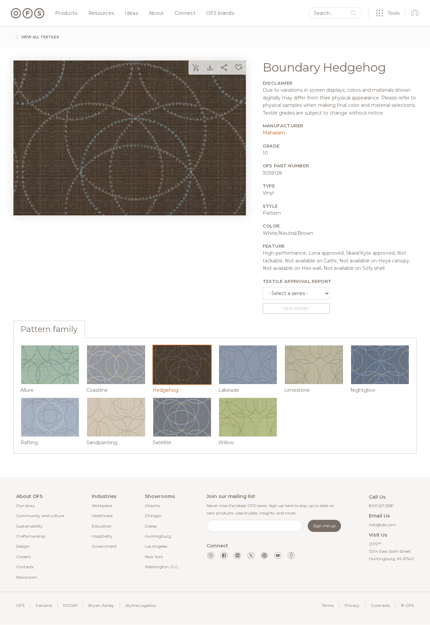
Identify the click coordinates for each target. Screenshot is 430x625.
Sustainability (29, 526)
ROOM (70, 605)
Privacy (352, 605)
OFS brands (220, 13)
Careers (23, 556)
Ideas (131, 13)
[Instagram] (211, 555)
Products (66, 13)
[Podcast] (291, 555)
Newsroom (26, 577)
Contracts (380, 605)
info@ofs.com (382, 524)
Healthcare (102, 515)
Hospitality (102, 536)
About (156, 13)
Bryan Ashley (101, 605)
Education (102, 526)
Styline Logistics (140, 605)
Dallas (151, 526)
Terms (328, 605)
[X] (251, 555)
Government (104, 546)
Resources (101, 13)
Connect (185, 13)
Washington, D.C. (162, 566)
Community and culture (40, 515)
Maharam (274, 133)
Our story (25, 505)
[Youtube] (278, 555)
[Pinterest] (264, 555)
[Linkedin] (237, 555)
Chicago (153, 515)
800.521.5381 (381, 505)
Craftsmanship (30, 536)
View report (296, 308)
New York (154, 556)
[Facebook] (224, 555)
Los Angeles (156, 546)
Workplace (102, 505)
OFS (20, 605)
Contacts (25, 566)
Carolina (44, 605)
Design (23, 546)
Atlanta (152, 505)
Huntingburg (158, 536)
